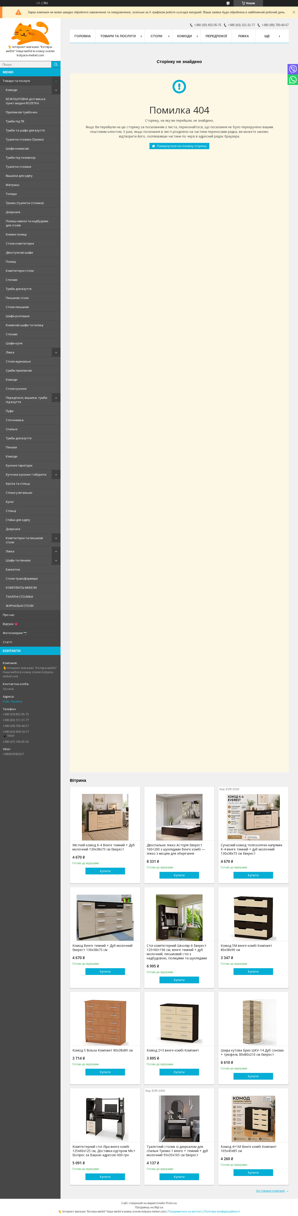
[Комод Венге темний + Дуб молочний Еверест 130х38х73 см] (105, 917)
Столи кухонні (16, 388)
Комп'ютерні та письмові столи (24, 540)
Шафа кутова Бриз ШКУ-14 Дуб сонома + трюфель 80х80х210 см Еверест (252, 1052)
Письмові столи (17, 298)
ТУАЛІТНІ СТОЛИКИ (19, 597)
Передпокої (216, 36)
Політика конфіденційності (222, 1211)
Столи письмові (17, 307)
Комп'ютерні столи (20, 271)
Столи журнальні (18, 361)
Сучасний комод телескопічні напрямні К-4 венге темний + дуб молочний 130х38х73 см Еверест (251, 849)
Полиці (11, 261)
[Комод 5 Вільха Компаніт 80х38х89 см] (105, 1022)
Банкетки (13, 569)
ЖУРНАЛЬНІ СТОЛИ (20, 606)
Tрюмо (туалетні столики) (25, 203)
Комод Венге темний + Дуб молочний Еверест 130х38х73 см (102, 948)
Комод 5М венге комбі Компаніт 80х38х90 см (246, 948)
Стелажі (11, 280)
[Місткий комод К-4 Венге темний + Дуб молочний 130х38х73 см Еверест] (105, 817)
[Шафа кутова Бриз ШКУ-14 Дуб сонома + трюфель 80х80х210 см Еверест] (253, 1022)
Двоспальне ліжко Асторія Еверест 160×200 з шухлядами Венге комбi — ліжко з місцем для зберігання (176, 849)
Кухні (10, 502)
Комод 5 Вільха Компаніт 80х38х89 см (102, 1050)
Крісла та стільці (18, 483)
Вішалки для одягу (19, 176)
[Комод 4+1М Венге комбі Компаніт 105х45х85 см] (253, 1118)
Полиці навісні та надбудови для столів (27, 223)
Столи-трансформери (22, 578)
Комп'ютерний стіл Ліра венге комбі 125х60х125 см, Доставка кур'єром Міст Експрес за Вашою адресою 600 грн (103, 1151)
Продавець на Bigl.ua (149, 1207)
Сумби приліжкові (19, 370)
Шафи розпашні (18, 316)
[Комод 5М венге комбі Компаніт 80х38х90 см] (253, 917)
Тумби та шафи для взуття (25, 130)
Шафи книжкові (17, 148)
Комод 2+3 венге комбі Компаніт (173, 1050)
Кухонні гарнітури (19, 465)
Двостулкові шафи (19, 252)
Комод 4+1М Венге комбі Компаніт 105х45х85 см (249, 1149)
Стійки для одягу (18, 520)
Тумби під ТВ (15, 121)
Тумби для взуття (18, 289)
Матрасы (12, 185)
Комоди (11, 90)
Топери (11, 194)
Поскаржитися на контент (185, 1211)
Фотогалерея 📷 (15, 633)
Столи (156, 36)
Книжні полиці (16, 234)
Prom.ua (171, 1203)
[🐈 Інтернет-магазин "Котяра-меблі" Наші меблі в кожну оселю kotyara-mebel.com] (30, 33)
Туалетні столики (18, 167)
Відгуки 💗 (10, 624)
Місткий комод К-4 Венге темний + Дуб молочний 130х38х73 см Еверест (103, 847)
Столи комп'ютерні (20, 243)
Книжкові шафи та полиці (24, 325)
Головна (82, 36)
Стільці (11, 511)
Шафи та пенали (18, 560)
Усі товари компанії (270, 1191)
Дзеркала (13, 212)
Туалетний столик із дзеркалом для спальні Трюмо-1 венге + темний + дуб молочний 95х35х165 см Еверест (177, 1151)
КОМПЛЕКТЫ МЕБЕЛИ (21, 587)
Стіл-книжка (15, 420)
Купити (105, 871)
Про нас (8, 615)
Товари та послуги (16, 81)
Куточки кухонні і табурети (26, 474)
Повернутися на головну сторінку (182, 146)
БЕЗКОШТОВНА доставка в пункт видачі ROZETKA (25, 101)
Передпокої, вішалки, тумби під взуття (26, 400)
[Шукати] (56, 64)
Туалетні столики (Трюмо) (25, 139)
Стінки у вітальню (19, 492)
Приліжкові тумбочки (21, 112)
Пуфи (10, 411)
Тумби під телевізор (21, 157)
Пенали (11, 447)
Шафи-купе (14, 343)
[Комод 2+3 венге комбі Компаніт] (179, 1022)
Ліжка (10, 352)
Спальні (11, 429)
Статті (7, 642)
